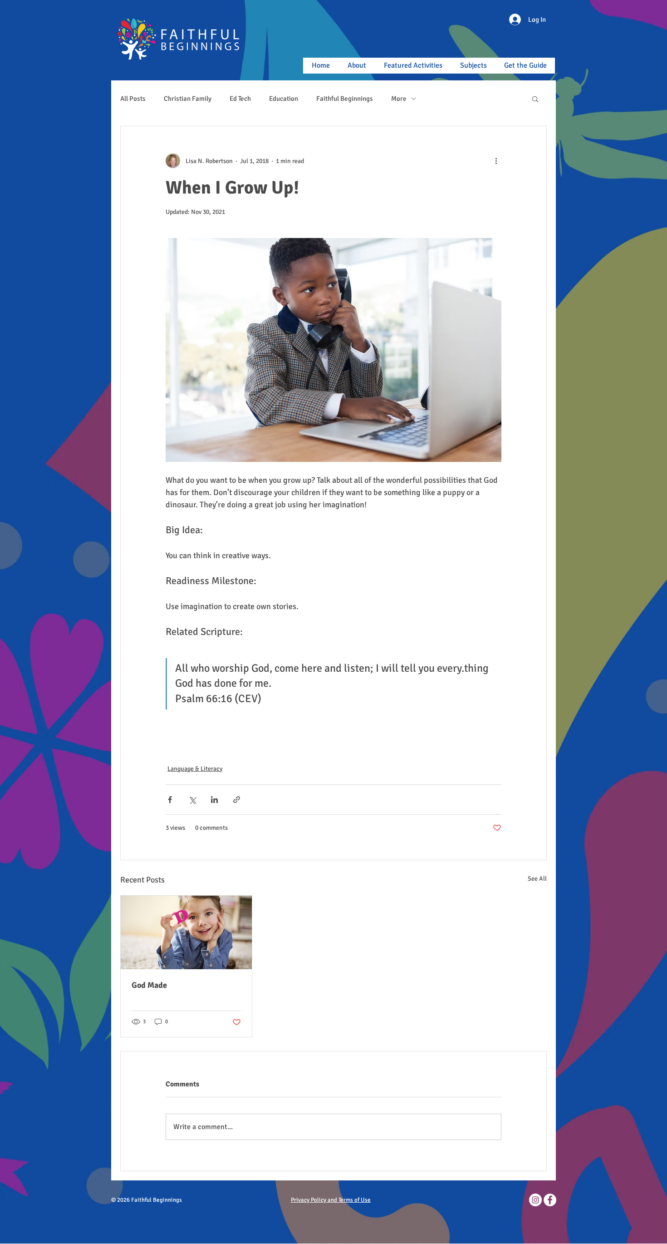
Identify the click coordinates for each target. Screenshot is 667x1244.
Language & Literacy (195, 769)
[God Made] (186, 932)
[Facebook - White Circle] (550, 1200)
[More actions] (495, 160)
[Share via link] (236, 799)
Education (283, 98)
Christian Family (187, 98)
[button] (535, 98)
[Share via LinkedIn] (214, 799)
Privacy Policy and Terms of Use (331, 1200)
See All (537, 878)
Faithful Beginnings (344, 98)
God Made (149, 985)
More (399, 98)
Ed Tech (240, 98)
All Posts (133, 98)
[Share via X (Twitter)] (192, 799)
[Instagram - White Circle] (535, 1200)
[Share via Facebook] (170, 799)
